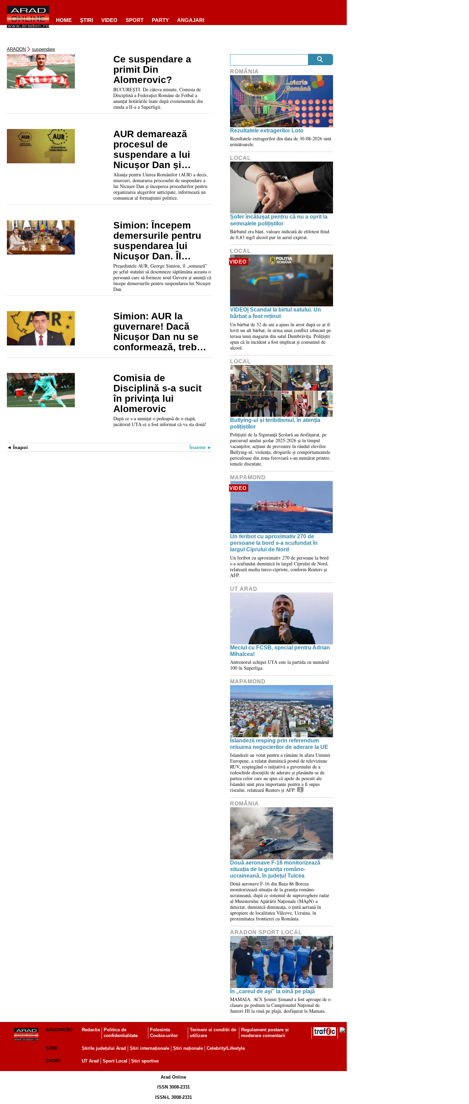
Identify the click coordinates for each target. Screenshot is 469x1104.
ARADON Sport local (266, 932)
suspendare (43, 49)
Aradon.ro (59, 1029)
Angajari (190, 20)
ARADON (16, 49)
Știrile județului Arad (104, 1048)
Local (240, 158)
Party (160, 20)
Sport (135, 20)
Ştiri (86, 20)
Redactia (91, 1029)
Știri (51, 1048)
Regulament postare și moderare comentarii (265, 1032)
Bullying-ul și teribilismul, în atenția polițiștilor (275, 423)
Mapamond (248, 477)
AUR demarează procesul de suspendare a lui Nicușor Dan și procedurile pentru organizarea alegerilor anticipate (159, 149)
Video (109, 20)
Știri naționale (188, 1048)
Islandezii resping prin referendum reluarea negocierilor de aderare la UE (279, 744)
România (244, 71)
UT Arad (244, 589)
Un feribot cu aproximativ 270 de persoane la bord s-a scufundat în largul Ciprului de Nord (274, 542)
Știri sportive (145, 1061)
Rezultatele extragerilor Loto (267, 130)
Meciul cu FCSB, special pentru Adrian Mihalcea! (280, 651)
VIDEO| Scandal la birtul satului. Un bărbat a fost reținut (275, 313)
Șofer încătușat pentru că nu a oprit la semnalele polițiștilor (279, 220)
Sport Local (115, 1061)
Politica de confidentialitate (121, 1032)
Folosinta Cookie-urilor (164, 1032)
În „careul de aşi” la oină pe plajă (272, 991)
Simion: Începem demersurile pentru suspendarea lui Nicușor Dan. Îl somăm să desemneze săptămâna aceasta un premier (158, 240)
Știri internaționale (149, 1048)
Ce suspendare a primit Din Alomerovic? (152, 69)
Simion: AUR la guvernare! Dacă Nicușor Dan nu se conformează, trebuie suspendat (162, 331)
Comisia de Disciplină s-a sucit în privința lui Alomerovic (157, 393)
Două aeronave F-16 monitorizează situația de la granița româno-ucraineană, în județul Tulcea (275, 869)
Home (64, 20)
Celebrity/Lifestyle (226, 1048)
